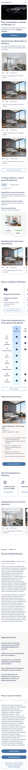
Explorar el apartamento (14, 462)
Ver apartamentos (8, 491)
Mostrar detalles (14, 387)
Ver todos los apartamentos (14, 170)
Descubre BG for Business (12, 309)
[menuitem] (8, 560)
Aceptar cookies (14, 751)
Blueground (4, 548)
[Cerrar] (25, 702)
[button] (25, 2)
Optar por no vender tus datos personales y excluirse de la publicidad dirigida (14, 765)
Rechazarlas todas (14, 757)
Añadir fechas (14, 35)
